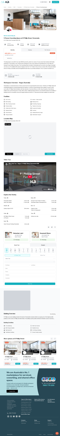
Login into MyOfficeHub (52, 424)
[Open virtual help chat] (57, 433)
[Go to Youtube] (14, 416)
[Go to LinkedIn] (16, 416)
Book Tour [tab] (16, 245)
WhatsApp (17, 239)
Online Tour (42, 255)
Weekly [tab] (30, 50)
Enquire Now (55, 2)
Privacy (40, 434)
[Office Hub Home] (5, 2)
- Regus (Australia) (24, 83)
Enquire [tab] (43, 245)
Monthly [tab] (13, 50)
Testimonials (23, 423)
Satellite (17, 153)
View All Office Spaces (39, 400)
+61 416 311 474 (18, 235)
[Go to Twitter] (11, 416)
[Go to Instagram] (8, 416)
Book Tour (30, 283)
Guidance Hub (37, 423)
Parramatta (20, 7)
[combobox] (30, 258)
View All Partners (51, 402)
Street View (25, 153)
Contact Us (50, 421)
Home (5, 7)
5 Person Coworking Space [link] (41, 7)
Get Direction (50, 153)
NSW (14, 7)
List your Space (51, 423)
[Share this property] (52, 227)
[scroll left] (51, 339)
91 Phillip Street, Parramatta (29, 7)
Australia (9, 7)
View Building (52, 313)
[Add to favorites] (55, 227)
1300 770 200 (18, 236)
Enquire (17, 363)
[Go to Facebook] (19, 416)
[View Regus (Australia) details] (9, 29)
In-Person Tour (17, 255)
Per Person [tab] (47, 50)
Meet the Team (24, 421)
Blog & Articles (37, 421)
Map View (9, 153)
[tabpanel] (30, 54)
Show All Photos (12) (50, 28)
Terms (44, 434)
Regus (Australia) (9, 35)
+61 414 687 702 (45, 235)
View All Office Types (25, 414)
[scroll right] (55, 339)
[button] (30, 19)
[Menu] (49, 2)
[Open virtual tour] (48, 227)
